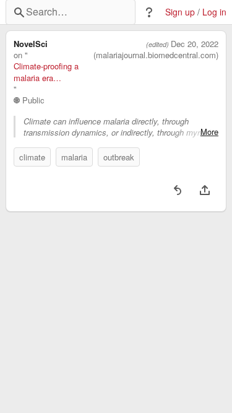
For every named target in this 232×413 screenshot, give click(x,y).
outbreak (118, 157)
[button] (149, 12)
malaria (74, 157)
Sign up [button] (180, 12)
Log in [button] (214, 12)
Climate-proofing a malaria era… (46, 72)
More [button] (209, 131)
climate (32, 157)
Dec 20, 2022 (194, 44)
